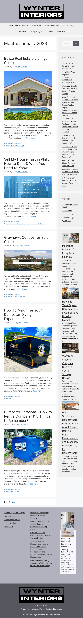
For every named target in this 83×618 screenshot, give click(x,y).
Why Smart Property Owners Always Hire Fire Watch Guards (70, 171)
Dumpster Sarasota (13, 491)
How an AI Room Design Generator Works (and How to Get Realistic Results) (70, 126)
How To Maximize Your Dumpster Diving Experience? (23, 314)
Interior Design (68, 26)
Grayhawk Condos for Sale (15, 297)
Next (15, 502)
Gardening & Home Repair (18, 26)
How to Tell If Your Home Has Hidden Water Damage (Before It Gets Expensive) (69, 152)
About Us (50, 32)
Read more (30, 138)
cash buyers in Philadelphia (15, 224)
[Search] (76, 43)
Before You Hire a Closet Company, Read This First (69, 163)
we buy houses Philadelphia (35, 224)
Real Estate (22, 32)
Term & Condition (46, 609)
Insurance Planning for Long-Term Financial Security (70, 66)
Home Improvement (52, 26)
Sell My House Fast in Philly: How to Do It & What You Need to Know (27, 163)
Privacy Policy (35, 32)
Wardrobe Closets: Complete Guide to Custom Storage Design (67, 366)
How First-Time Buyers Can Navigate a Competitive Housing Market (68, 77)
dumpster (9, 398)
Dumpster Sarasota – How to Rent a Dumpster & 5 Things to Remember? (28, 416)
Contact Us (61, 32)
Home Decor (36, 26)
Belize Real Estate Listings (15, 146)
